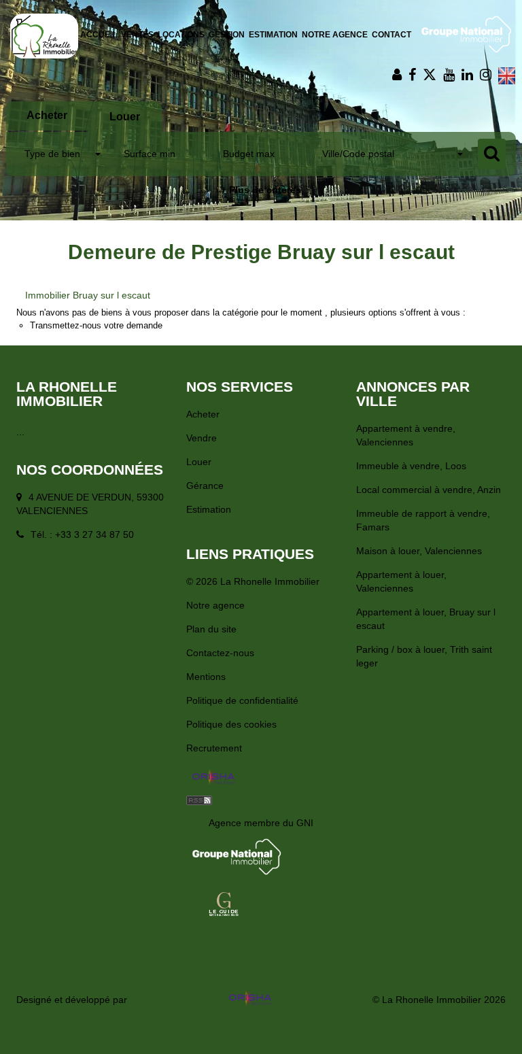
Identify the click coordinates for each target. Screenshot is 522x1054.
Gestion (227, 34)
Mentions (206, 676)
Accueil (98, 34)
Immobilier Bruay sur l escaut (87, 295)
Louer (198, 461)
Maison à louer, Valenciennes (419, 550)
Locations (181, 34)
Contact (391, 34)
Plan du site (211, 629)
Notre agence (335, 34)
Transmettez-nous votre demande (96, 325)
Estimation (273, 34)
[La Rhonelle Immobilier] (44, 35)
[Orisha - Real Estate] (213, 777)
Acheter (203, 414)
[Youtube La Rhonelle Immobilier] (449, 74)
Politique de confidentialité (242, 700)
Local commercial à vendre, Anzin (428, 489)
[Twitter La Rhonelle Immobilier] (429, 74)
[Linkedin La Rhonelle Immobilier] (467, 74)
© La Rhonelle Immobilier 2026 (439, 999)
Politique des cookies (231, 724)
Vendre (201, 437)
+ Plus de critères (261, 189)
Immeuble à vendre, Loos (411, 465)
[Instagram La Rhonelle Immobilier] (485, 74)
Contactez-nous (220, 652)
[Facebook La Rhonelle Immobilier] (412, 74)
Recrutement (214, 748)
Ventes (137, 34)
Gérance (205, 485)
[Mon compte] (397, 74)
